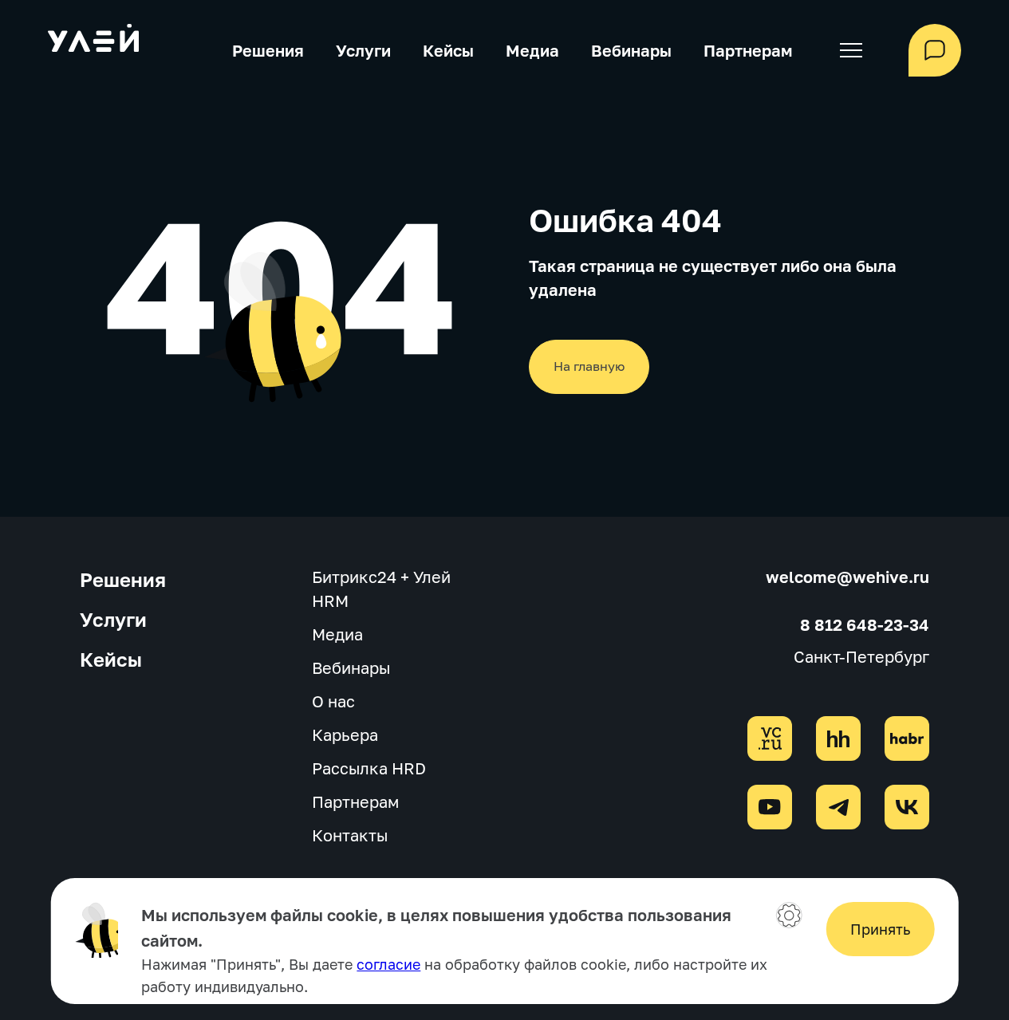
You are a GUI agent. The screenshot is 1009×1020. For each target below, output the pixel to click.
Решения (268, 50)
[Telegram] (838, 807)
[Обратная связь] (934, 50)
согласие (388, 964)
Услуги (363, 50)
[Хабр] (907, 738)
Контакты (350, 835)
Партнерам (748, 50)
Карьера (345, 734)
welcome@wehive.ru (847, 576)
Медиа (532, 50)
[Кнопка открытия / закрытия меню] (850, 50)
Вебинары (631, 50)
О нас (333, 701)
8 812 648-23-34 (864, 624)
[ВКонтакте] (907, 807)
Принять (880, 929)
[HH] (838, 738)
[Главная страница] (93, 40)
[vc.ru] (769, 738)
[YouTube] (769, 807)
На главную (589, 366)
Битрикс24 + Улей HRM (381, 588)
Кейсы (448, 50)
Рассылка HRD (369, 768)
